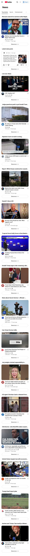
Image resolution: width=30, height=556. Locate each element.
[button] (26, 12)
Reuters (7, 224)
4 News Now (8, 159)
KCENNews (7, 417)
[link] (15, 59)
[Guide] (2, 2)
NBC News (7, 191)
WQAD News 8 (8, 353)
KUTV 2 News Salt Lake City (11, 449)
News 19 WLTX (8, 514)
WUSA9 (6, 127)
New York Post (8, 288)
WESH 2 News (8, 256)
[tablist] (15, 12)
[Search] (17, 2)
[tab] (5, 12)
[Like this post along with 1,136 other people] (4, 65)
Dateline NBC (8, 95)
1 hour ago (13, 52)
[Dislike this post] (8, 65)
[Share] (17, 64)
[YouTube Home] (8, 2)
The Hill (6, 320)
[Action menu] (28, 36)
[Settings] (20, 2)
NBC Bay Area (8, 39)
